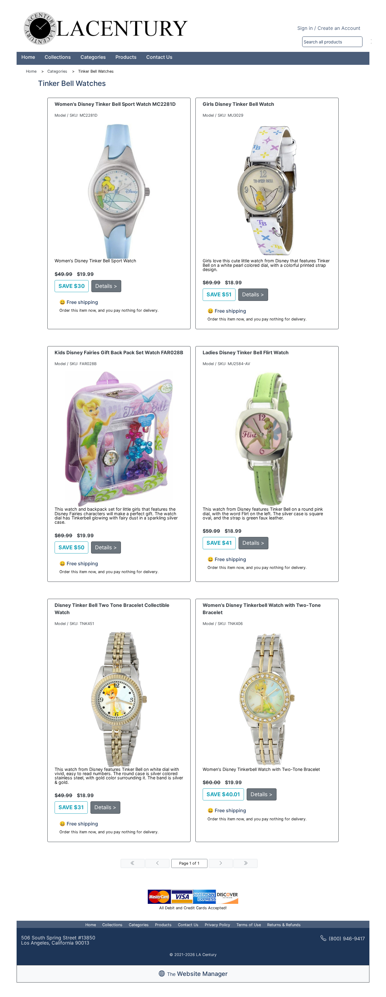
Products (126, 57)
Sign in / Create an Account (328, 28)
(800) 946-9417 (347, 938)
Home (28, 57)
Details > (106, 286)
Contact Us (159, 57)
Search (371, 41)
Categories (93, 57)
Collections (58, 57)
